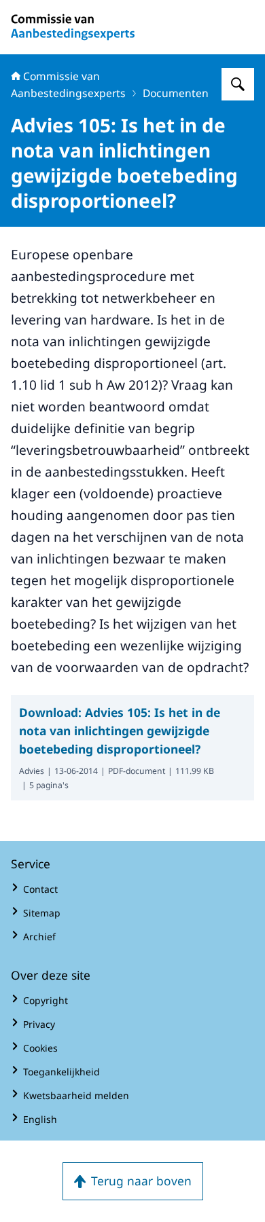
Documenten (176, 93)
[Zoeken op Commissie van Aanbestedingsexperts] (238, 84)
